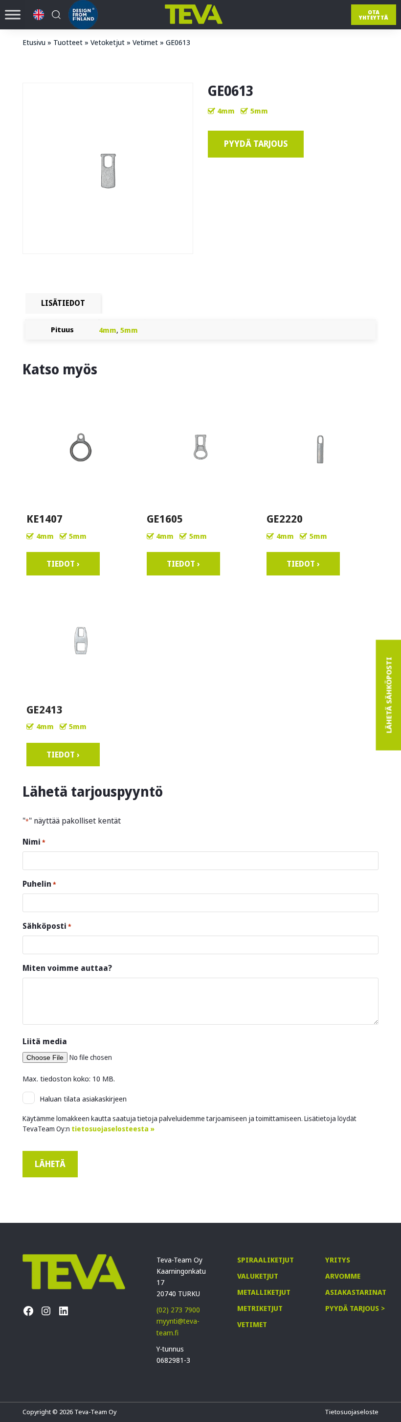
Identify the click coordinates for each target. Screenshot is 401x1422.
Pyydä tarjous (256, 143)
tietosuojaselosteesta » (113, 1128)
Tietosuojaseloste (352, 1411)
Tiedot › (63, 563)
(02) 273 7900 (178, 1309)
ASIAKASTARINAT (355, 1292)
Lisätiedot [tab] (63, 303)
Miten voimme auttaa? (67, 968)
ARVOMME (342, 1276)
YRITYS (337, 1259)
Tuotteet (68, 42)
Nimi (33, 841)
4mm (226, 110)
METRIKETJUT (260, 1308)
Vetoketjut (107, 42)
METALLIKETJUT (263, 1292)
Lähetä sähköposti (388, 695)
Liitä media (44, 1041)
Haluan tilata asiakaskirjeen (83, 1098)
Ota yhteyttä (373, 14)
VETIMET (252, 1324)
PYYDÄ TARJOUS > (355, 1308)
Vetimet (145, 42)
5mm (259, 110)
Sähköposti (46, 925)
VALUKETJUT (257, 1276)
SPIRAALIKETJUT (265, 1259)
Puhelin (39, 883)
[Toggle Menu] (13, 14)
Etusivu (33, 42)
